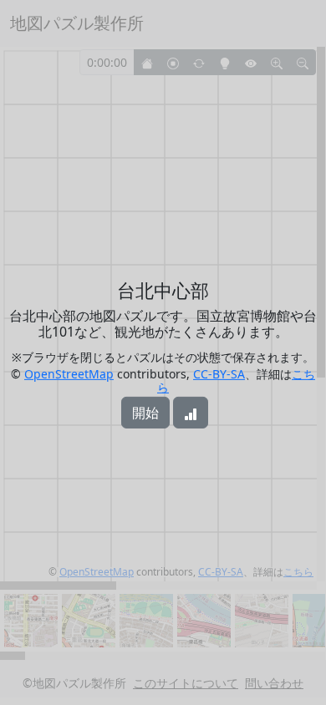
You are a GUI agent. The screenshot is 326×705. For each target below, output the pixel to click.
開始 (145, 412)
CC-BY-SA (219, 374)
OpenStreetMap (69, 374)
